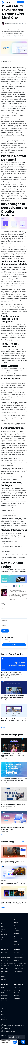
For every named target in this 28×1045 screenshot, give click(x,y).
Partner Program (5, 957)
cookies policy (4, 1043)
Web (15, 920)
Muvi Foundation (5, 971)
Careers (3, 955)
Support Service (18, 992)
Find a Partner (4, 960)
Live (2, 923)
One (2, 921)
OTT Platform (17, 952)
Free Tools (4, 998)
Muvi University (5, 974)
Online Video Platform (19, 968)
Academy (16, 960)
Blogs (2, 987)
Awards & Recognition (7, 963)
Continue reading (13, 36)
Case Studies (4, 995)
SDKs (2, 1011)
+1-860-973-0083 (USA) (9, 1031)
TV (2, 937)
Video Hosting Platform (20, 965)
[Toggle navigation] (25, 2)
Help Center (17, 987)
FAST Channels (18, 971)
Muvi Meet (4, 934)
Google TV (17, 930)
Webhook (3, 1017)
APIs (2, 1009)
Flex (2, 926)
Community (17, 990)
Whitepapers (4, 992)
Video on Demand (18, 957)
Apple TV (16, 928)
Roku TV (16, 941)
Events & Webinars (6, 990)
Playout (3, 929)
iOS (15, 925)
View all (3, 727)
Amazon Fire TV (18, 939)
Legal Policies (4, 968)
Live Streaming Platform (20, 963)
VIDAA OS (16, 944)
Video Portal (17, 998)
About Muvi (4, 952)
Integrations (4, 1019)
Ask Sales (3, 979)
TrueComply (4, 931)
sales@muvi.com (7, 1028)
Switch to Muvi (5, 1001)
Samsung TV (17, 933)
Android (16, 922)
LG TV (15, 936)
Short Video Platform (19, 955)
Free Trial (20, 2)
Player (3, 940)
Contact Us (4, 976)
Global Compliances (6, 965)
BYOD (2, 1014)
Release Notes (17, 995)
